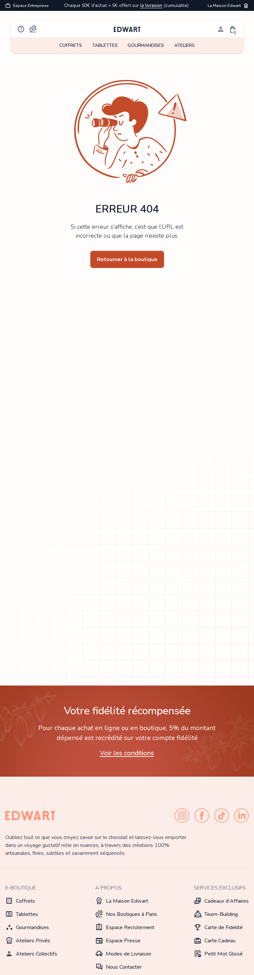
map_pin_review (33, 29)
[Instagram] (182, 815)
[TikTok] (221, 815)
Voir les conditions (127, 753)
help (21, 29)
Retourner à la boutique (127, 259)
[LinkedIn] (241, 815)
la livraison (151, 5)
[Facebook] (201, 815)
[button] (233, 29)
